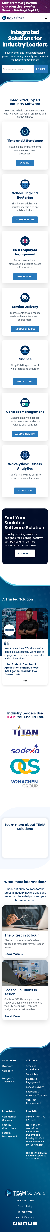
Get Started (25, 553)
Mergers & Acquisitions (8, 1080)
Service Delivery (35, 1087)
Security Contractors (9, 1126)
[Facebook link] (15, 1223)
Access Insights (25, 433)
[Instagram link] (25, 1223)
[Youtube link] (30, 1223)
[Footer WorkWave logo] (25, 1193)
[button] (46, 17)
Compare (7, 1070)
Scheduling (32, 1074)
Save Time (25, 162)
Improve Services (25, 328)
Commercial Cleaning (9, 1118)
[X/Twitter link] (20, 1223)
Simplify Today (25, 381)
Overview (7, 1066)
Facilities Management (9, 1134)
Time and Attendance (32, 1067)
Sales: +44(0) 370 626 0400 (35, 1118)
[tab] (24, 680)
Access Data (25, 490)
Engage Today (25, 276)
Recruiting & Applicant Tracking (36, 1093)
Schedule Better (25, 219)
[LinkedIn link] (35, 1223)
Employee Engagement (33, 1080)
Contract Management (33, 1101)
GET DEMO (41, 69)
